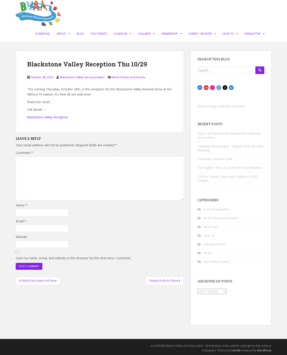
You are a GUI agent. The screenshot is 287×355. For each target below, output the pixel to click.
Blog (80, 34)
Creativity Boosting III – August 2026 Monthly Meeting (230, 148)
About (61, 34)
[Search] (259, 70)
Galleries (144, 34)
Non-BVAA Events (216, 261)
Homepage (42, 34)
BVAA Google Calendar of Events (221, 106)
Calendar (120, 34)
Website (21, 237)
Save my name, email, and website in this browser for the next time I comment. (73, 258)
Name (21, 205)
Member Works (214, 244)
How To (228, 34)
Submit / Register (200, 34)
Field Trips (210, 227)
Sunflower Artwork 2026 (215, 159)
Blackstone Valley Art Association (82, 77)
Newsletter (253, 34)
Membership (170, 34)
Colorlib (235, 350)
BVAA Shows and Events (128, 77)
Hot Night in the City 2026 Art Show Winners (230, 168)
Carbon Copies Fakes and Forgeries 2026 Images (227, 178)
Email (21, 221)
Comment (24, 153)
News (207, 253)
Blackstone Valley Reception (47, 117)
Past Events (99, 34)
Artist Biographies (216, 209)
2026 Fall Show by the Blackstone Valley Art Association (229, 135)
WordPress (264, 350)
